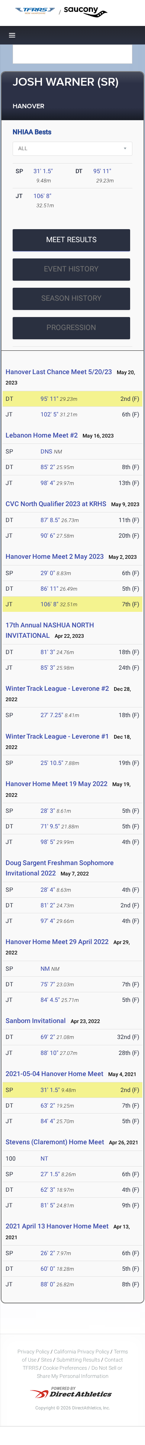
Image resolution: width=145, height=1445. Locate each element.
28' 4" (48, 889)
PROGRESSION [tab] (71, 327)
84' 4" (48, 1121)
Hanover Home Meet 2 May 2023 (55, 556)
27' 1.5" (50, 1174)
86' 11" (49, 588)
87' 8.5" (50, 520)
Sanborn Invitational (36, 1021)
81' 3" (48, 652)
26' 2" (48, 1253)
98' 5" (48, 841)
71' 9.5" (50, 826)
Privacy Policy (33, 1352)
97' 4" (48, 920)
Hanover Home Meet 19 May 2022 (56, 784)
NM (45, 968)
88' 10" (49, 1052)
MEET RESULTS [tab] (71, 239)
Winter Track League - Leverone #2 (57, 688)
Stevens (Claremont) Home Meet (55, 1142)
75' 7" (48, 984)
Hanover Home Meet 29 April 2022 (57, 942)
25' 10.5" (52, 762)
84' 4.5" (50, 999)
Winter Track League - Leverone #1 (57, 736)
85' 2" (48, 467)
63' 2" (48, 1105)
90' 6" (48, 535)
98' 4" (48, 482)
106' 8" (42, 195)
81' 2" (48, 905)
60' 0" (48, 1268)
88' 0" (48, 1284)
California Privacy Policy (81, 1352)
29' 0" (48, 573)
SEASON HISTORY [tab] (71, 298)
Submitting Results (78, 1360)
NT (44, 1158)
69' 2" (48, 1036)
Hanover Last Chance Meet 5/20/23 (59, 372)
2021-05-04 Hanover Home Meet (54, 1074)
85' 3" (48, 667)
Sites (46, 1360)
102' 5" (49, 414)
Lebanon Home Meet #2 (42, 435)
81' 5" (48, 1205)
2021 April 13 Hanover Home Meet (57, 1226)
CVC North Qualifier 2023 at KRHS (56, 504)
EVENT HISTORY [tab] (71, 268)
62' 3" (48, 1189)
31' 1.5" (43, 171)
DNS (46, 451)
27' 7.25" (52, 715)
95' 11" (102, 171)
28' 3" (48, 810)
